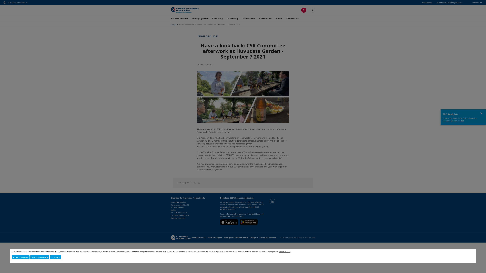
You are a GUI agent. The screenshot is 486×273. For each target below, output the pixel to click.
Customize (56, 257)
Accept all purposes (20, 257)
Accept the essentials (40, 257)
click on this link (284, 252)
